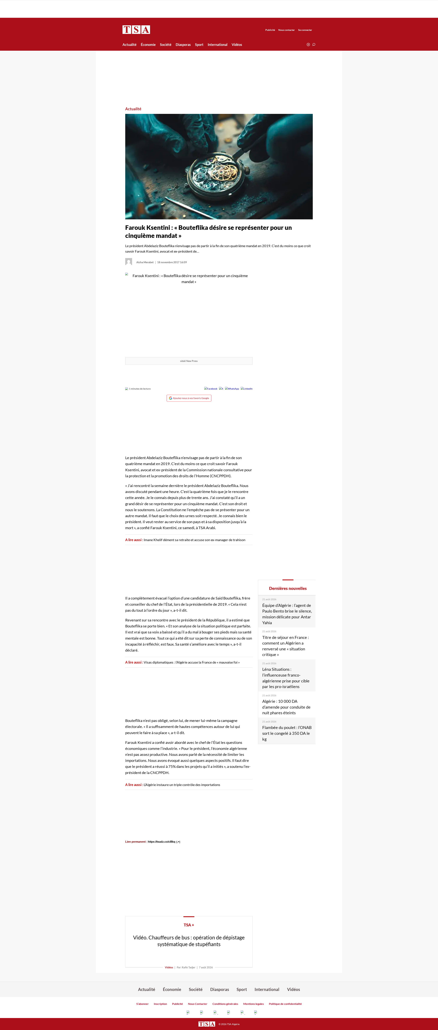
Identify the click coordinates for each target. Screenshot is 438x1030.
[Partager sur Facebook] (210, 389)
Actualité (130, 44)
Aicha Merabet (145, 262)
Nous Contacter (197, 1003)
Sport (199, 44)
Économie (148, 44)
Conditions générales (225, 1003)
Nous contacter (286, 29)
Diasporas (183, 44)
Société (165, 44)
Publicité (270, 29)
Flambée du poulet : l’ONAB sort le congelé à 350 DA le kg (287, 733)
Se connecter (305, 29)
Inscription (160, 1003)
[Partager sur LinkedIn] (247, 389)
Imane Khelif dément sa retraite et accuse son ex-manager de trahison (194, 540)
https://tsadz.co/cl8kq (161, 841)
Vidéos (237, 44)
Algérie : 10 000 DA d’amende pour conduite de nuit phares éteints (286, 707)
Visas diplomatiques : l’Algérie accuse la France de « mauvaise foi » (192, 662)
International (217, 44)
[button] (313, 44)
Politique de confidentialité (285, 1003)
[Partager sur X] (221, 389)
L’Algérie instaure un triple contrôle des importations (182, 785)
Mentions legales (253, 1003)
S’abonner (142, 1003)
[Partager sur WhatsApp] (232, 389)
